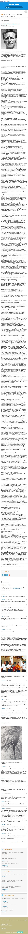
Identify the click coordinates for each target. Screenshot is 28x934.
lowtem (3, 715)
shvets (3, 787)
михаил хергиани (21, 566)
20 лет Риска (3, 928)
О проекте (3, 927)
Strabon (3, 793)
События (13, 14)
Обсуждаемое (14, 18)
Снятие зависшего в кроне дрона (8, 904)
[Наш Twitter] (4, 1)
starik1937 (3, 808)
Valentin (3, 801)
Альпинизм (3, 25)
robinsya (3, 604)
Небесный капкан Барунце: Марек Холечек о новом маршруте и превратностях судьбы (12, 881)
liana (2, 616)
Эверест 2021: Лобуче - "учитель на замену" (10, 863)
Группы (2, 16)
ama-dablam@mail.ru (17, 588)
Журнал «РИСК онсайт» (6, 923)
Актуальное (3, 18)
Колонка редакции (8, 871)
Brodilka (3, 876)
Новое (8, 18)
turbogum (3, 833)
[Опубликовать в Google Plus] (9, 575)
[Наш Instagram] (5, 1)
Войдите (4, 841)
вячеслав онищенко (13, 566)
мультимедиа (12, 16)
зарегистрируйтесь (16, 841)
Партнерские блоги (9, 895)
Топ (19, 18)
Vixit (2, 699)
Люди (6, 16)
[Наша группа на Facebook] (2, 1)
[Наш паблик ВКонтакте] (1, 1)
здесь (4, 596)
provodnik (3, 599)
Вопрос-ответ (7, 14)
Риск (2, 14)
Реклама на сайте (4, 924)
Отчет (6, 25)
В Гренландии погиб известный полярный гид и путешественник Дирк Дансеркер (11, 887)
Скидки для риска (5, 20)
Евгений (3, 824)
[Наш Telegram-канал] (8, 1)
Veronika (5, 26)
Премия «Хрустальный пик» (6, 925)
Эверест (4, 566)
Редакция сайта (5, 860)
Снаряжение (19, 14)
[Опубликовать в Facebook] (5, 575)
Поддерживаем (8, 849)
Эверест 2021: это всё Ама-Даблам (9, 858)
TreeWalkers (4, 901)
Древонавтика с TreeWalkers (7, 910)
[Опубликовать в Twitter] (7, 575)
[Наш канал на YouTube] (7, 1)
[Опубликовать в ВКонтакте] (2, 575)
